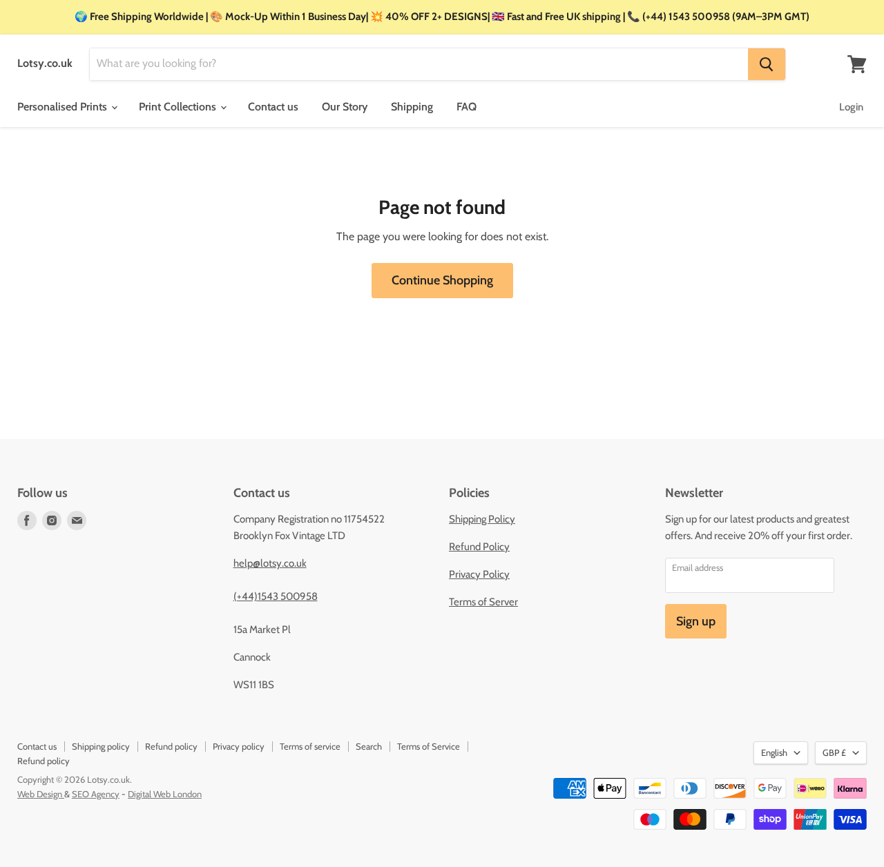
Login (851, 107)
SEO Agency (95, 793)
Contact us (273, 106)
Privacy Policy (479, 574)
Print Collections (179, 106)
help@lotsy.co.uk (270, 563)
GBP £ (834, 752)
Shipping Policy (482, 519)
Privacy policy (239, 746)
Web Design (40, 793)
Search (369, 746)
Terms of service (310, 746)
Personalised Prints (63, 106)
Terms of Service (428, 746)
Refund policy (171, 746)
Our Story (344, 106)
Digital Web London (165, 793)
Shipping (412, 106)
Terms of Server (483, 602)
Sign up (695, 621)
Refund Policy (479, 546)
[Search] (766, 64)
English (774, 752)
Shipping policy (101, 746)
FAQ (467, 106)
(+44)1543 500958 (275, 596)
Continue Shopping (442, 280)
